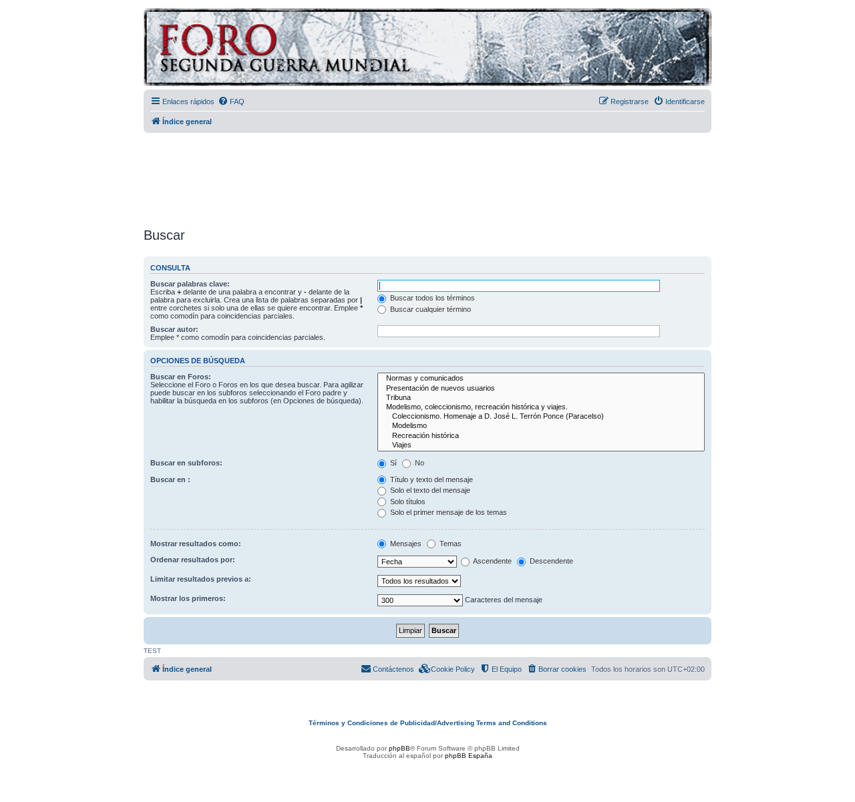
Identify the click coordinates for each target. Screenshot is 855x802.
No (418, 463)
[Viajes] (541, 445)
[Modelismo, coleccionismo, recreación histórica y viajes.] (541, 407)
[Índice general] (337, 49)
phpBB (399, 748)
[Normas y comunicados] (541, 378)
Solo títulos (406, 501)
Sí (392, 463)
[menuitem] (231, 101)
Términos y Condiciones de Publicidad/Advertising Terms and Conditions (428, 723)
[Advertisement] (427, 176)
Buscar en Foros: (180, 377)
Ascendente (492, 561)
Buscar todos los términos (431, 298)
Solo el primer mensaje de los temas (447, 512)
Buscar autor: (174, 329)
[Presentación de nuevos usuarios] (541, 388)
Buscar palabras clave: (190, 284)
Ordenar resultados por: (192, 560)
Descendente (550, 561)
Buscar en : (170, 479)
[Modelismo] (541, 426)
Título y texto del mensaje (430, 479)
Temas (450, 544)
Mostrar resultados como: (195, 544)
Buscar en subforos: (186, 463)
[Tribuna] (541, 398)
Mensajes (404, 544)
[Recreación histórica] (541, 436)
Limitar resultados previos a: (200, 579)
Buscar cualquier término (429, 309)
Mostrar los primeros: (188, 598)
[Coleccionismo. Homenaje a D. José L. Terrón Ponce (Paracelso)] (541, 416)
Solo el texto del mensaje (429, 490)
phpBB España (468, 755)
